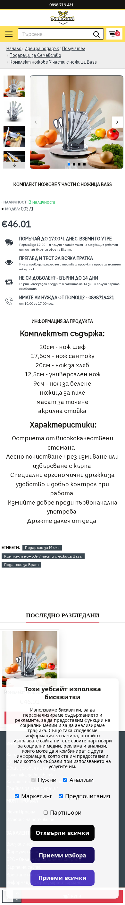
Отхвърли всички (62, 833)
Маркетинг (36, 796)
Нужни (47, 780)
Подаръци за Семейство (35, 55)
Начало (13, 48)
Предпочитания (87, 796)
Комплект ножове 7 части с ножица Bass (43, 556)
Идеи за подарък (42, 48)
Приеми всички (62, 878)
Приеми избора (62, 855)
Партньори (66, 812)
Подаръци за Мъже (42, 547)
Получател (73, 48)
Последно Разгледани (62, 615)
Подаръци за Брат (21, 564)
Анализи (82, 780)
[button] (35, 122)
